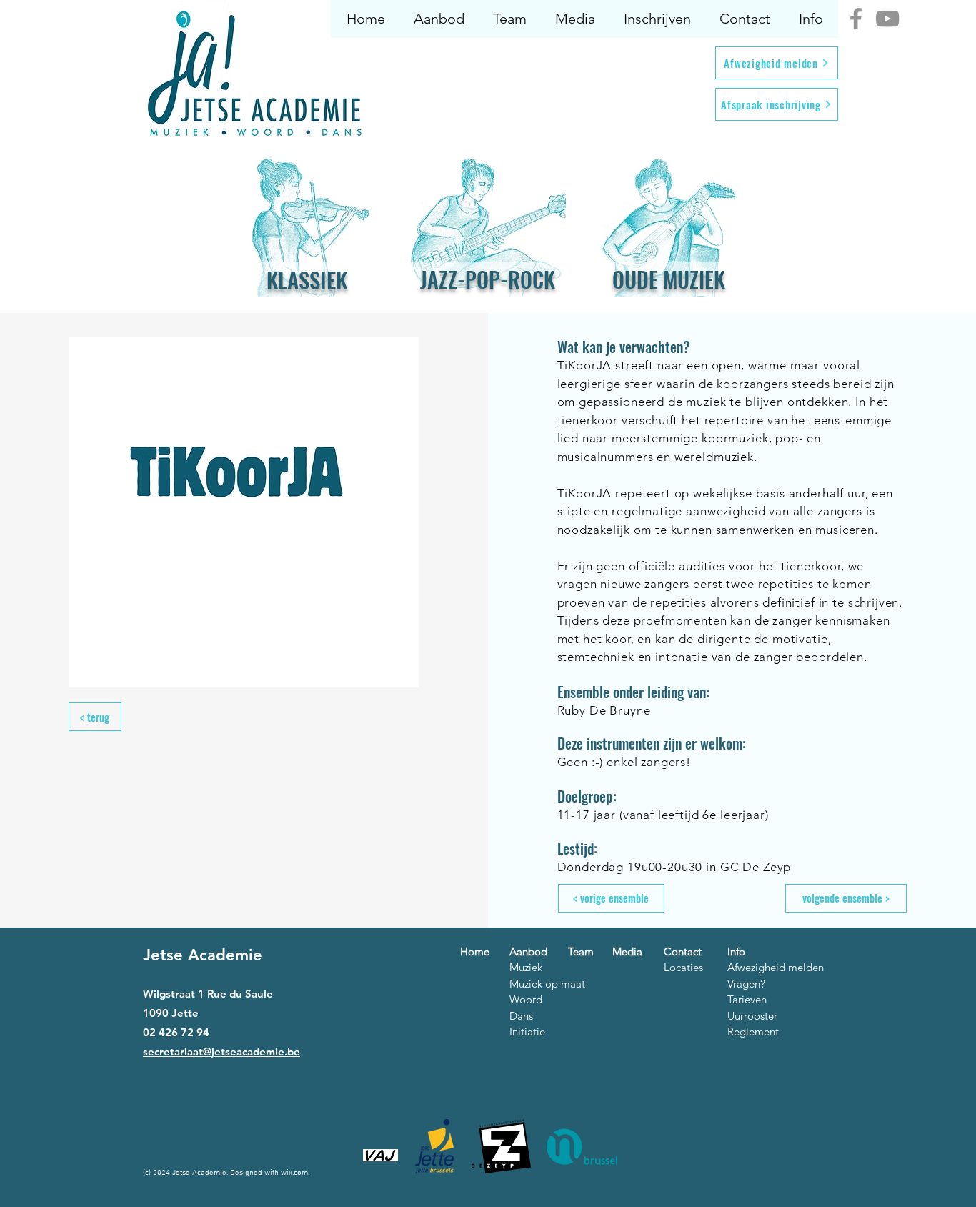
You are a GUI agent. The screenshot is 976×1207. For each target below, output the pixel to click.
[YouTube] (887, 18)
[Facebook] (856, 18)
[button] (438, 18)
